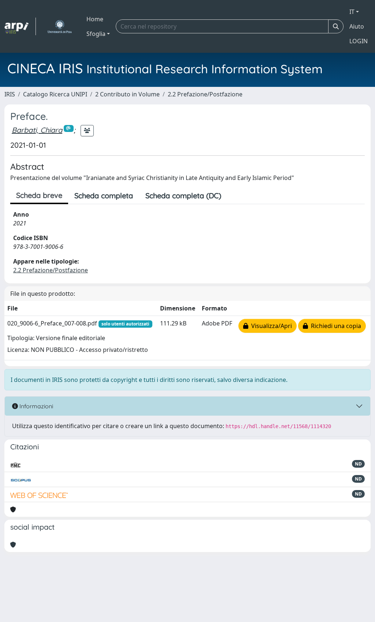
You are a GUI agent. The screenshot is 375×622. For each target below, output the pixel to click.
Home (94, 19)
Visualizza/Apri (270, 326)
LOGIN (358, 41)
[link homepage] (20, 26)
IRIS (9, 94)
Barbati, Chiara (37, 130)
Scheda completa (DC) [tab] (183, 195)
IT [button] (351, 12)
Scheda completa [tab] (103, 195)
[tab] (233, 195)
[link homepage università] (59, 26)
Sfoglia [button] (95, 34)
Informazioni (35, 406)
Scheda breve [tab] (39, 195)
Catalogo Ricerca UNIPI (55, 94)
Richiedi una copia (334, 326)
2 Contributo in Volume (127, 94)
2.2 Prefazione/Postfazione (205, 94)
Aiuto (356, 26)
